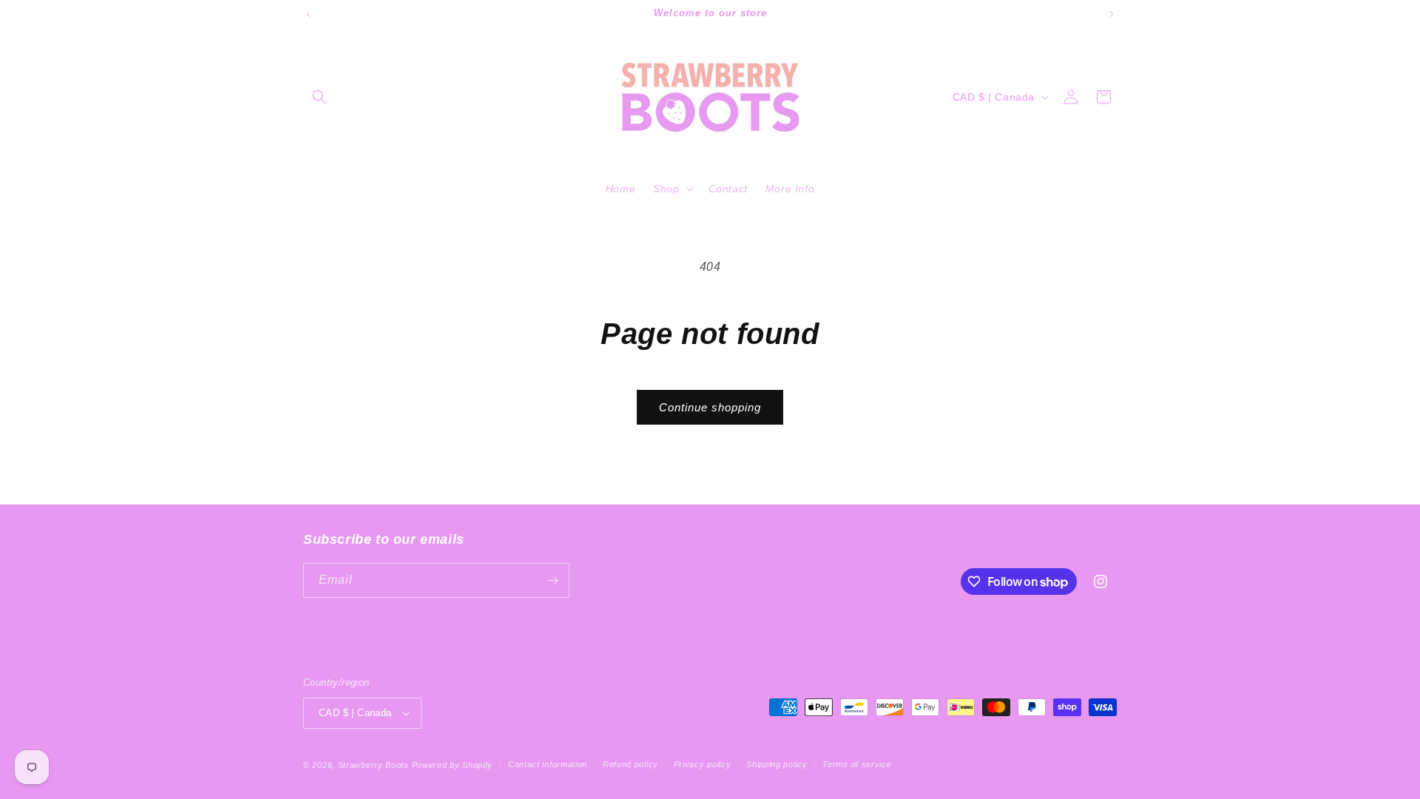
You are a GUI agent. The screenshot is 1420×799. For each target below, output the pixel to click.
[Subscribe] (552, 580)
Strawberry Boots (373, 765)
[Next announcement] (1111, 14)
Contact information (547, 764)
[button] (319, 97)
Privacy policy (702, 764)
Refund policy (630, 764)
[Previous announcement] (308, 14)
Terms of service (856, 764)
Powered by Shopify (452, 765)
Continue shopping (710, 407)
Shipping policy (777, 764)
